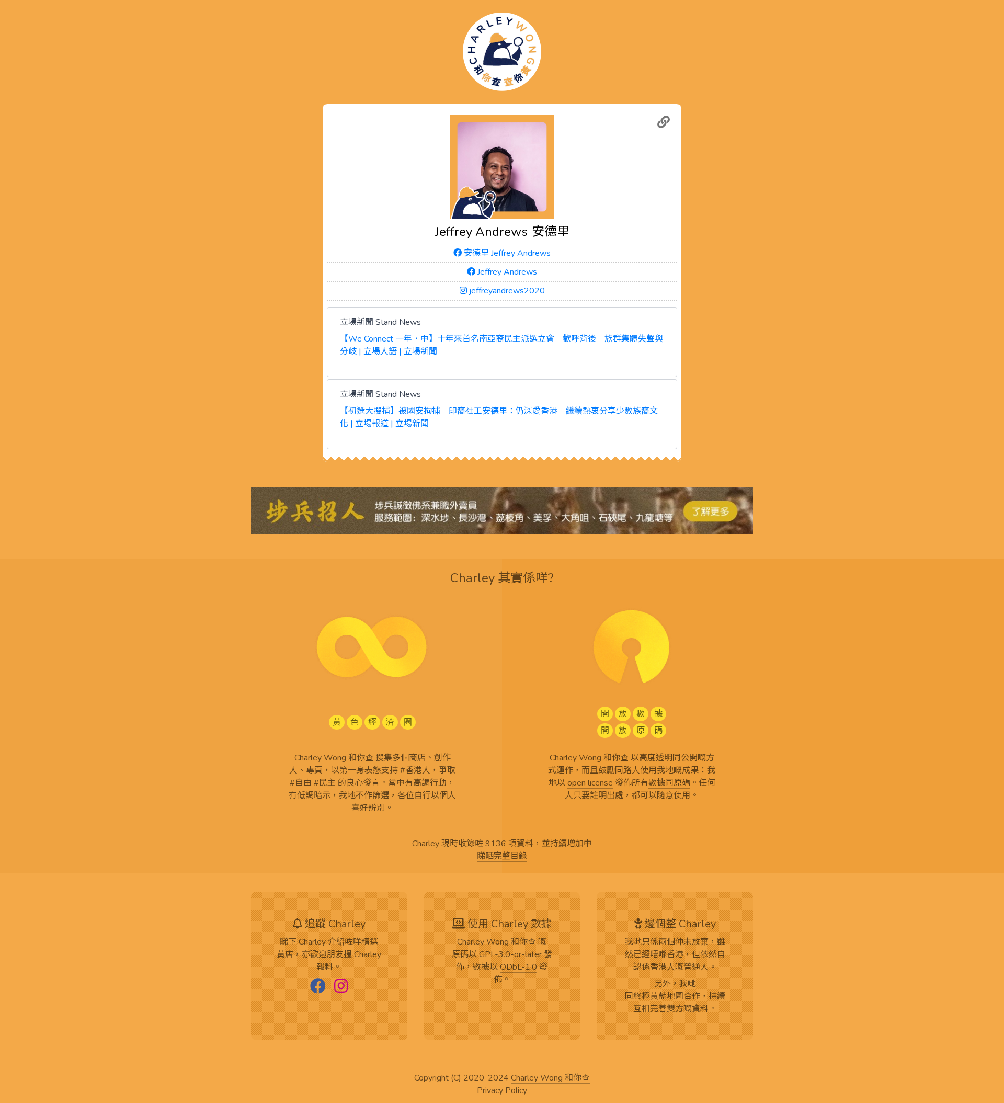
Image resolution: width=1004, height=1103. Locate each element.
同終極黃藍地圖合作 (662, 997)
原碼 (460, 955)
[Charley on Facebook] (318, 986)
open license (590, 783)
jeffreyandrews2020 (506, 291)
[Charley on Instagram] (341, 986)
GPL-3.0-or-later (510, 955)
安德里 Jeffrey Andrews (506, 253)
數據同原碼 (669, 783)
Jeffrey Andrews (506, 272)
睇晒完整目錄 (502, 856)
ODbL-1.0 (518, 967)
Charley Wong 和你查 (550, 1078)
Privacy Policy (502, 1091)
